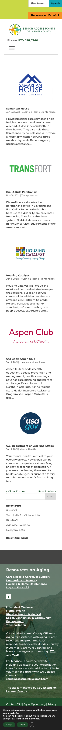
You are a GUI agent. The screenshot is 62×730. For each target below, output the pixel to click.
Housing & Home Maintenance (38, 111)
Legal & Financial (17, 587)
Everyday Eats (15, 529)
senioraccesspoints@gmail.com (27, 678)
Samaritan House (17, 108)
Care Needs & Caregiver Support (28, 576)
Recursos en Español (45, 15)
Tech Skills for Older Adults (23, 515)
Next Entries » (47, 491)
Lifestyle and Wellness (32, 362)
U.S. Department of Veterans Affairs (30, 445)
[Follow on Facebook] (8, 596)
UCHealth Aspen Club (20, 358)
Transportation (29, 195)
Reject (22, 724)
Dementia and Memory (21, 580)
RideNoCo (12, 520)
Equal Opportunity (35, 704)
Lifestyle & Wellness (19, 607)
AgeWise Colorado (18, 525)
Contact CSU (14, 704)
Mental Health (28, 449)
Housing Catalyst (17, 275)
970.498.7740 (28, 40)
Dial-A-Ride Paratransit (21, 192)
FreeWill (11, 510)
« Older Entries (15, 491)
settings (35, 718)
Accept (9, 724)
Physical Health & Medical (23, 614)
